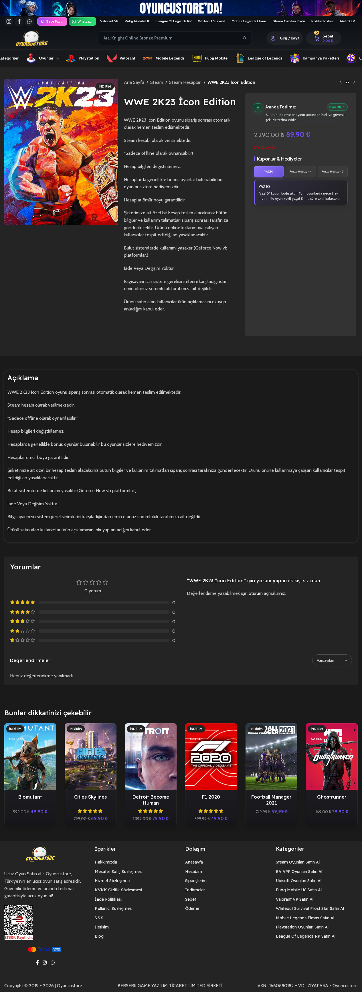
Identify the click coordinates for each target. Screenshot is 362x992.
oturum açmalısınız (267, 593)
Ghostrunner (332, 797)
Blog (99, 936)
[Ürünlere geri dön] (347, 82)
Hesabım (193, 871)
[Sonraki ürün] (354, 82)
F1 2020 (211, 797)
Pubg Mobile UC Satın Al (299, 889)
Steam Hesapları (185, 82)
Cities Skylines (90, 797)
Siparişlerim (196, 880)
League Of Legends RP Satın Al (305, 936)
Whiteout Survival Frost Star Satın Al (310, 908)
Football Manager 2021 (271, 800)
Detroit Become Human (150, 800)
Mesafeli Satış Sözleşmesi (119, 871)
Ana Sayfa (134, 82)
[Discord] (29, 21)
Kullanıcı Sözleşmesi (113, 908)
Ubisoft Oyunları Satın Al (298, 880)
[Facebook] (19, 21)
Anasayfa (194, 862)
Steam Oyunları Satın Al (298, 862)
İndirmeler (195, 889)
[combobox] (169, 38)
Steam (156, 82)
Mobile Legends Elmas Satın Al (305, 917)
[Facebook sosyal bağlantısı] (37, 962)
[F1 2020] (211, 756)
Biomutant (30, 797)
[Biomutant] (30, 756)
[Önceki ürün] (340, 82)
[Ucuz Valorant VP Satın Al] (181, 8)
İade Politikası (108, 899)
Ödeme (192, 908)
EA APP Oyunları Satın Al (299, 871)
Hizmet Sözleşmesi (112, 880)
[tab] (269, 171)
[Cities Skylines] (90, 756)
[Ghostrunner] (332, 756)
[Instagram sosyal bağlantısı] (45, 962)
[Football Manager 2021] (271, 756)
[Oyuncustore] (42, 38)
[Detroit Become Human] (151, 756)
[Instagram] (9, 21)
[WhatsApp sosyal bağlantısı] (52, 962)
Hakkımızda (106, 862)
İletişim (102, 927)
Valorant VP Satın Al (294, 899)
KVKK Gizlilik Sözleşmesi (118, 889)
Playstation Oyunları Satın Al (302, 927)
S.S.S (99, 917)
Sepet (190, 899)
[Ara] (245, 38)
